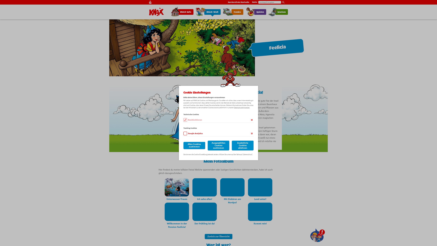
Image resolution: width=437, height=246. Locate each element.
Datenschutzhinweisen (242, 108)
